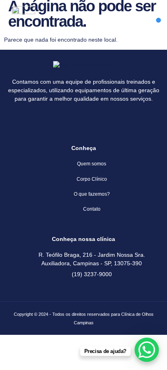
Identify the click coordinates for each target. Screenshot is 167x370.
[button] (158, 20)
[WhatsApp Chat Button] (147, 350)
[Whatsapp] (96, 121)
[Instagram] (72, 121)
